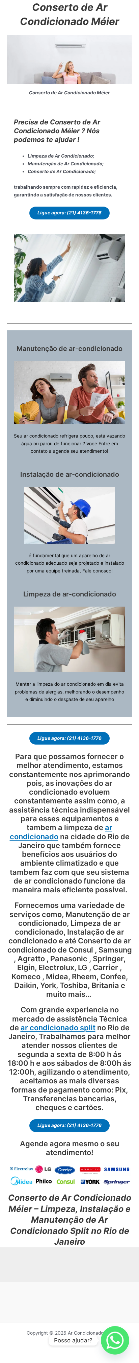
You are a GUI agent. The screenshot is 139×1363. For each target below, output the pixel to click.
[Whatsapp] (115, 1340)
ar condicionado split (58, 1027)
